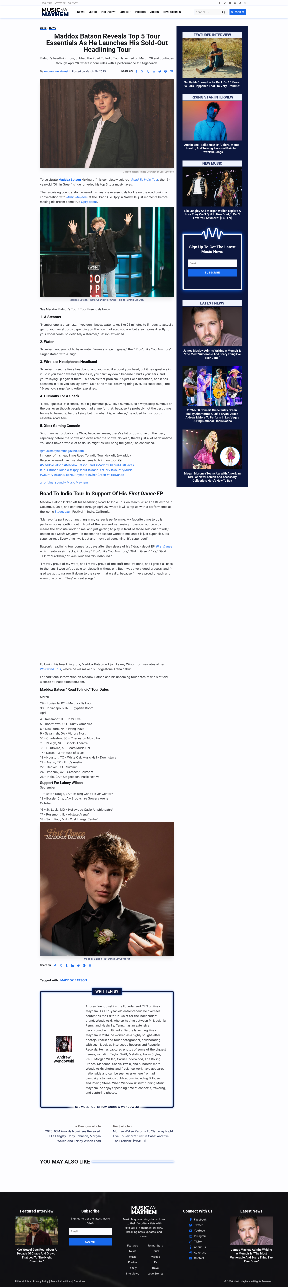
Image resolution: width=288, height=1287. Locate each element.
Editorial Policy (23, 1281)
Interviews (108, 12)
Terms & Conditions (61, 1281)
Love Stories (172, 12)
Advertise (60, 3)
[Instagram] (235, 3)
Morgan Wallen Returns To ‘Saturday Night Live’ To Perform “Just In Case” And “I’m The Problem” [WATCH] (143, 1136)
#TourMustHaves (122, 465)
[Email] (171, 71)
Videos (154, 12)
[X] (142, 71)
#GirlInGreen (97, 474)
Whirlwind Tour (50, 669)
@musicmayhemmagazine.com (62, 450)
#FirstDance (115, 474)
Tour (144, 179)
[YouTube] (230, 3)
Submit (90, 1241)
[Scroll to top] (279, 1280)
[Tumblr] (148, 71)
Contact (73, 3)
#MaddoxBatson (51, 465)
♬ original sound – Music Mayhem (64, 482)
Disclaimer (79, 1281)
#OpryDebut (78, 470)
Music (92, 12)
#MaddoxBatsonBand (79, 465)
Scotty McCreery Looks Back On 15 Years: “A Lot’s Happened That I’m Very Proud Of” (212, 84)
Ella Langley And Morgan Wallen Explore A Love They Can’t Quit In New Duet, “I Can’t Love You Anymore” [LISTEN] (212, 214)
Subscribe (212, 272)
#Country (46, 474)
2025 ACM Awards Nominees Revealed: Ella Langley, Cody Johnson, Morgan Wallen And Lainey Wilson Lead (73, 1136)
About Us (47, 3)
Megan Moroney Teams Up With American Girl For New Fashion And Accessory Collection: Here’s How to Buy (212, 477)
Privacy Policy (40, 1281)
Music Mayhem (77, 197)
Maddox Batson (69, 179)
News (80, 12)
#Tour (44, 470)
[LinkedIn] (153, 71)
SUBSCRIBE (237, 12)
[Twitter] (224, 3)
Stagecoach (63, 511)
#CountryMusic (121, 470)
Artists (125, 12)
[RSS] (245, 3)
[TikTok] (240, 3)
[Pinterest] (165, 71)
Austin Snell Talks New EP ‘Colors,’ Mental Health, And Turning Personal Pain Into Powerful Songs (212, 148)
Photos (140, 12)
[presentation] (212, 58)
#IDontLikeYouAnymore (70, 474)
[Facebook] (219, 3)
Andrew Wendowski (64, 1059)
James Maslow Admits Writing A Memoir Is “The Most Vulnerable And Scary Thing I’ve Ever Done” (212, 354)
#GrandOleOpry (99, 470)
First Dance (164, 546)
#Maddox (102, 465)
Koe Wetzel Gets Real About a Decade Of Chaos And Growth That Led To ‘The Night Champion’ (37, 1255)
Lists (43, 27)
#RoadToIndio (59, 470)
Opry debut (89, 202)
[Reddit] (159, 71)
